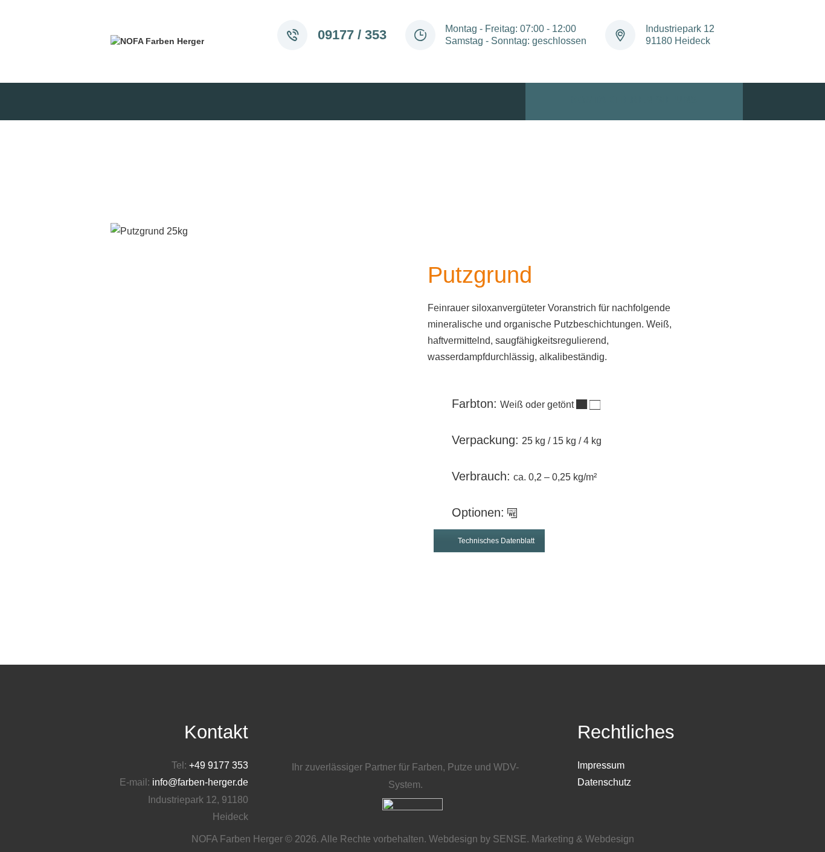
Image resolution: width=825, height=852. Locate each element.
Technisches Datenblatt (496, 541)
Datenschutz (604, 782)
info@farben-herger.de (200, 782)
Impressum (600, 765)
